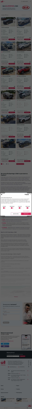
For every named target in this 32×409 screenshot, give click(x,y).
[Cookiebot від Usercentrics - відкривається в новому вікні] (25, 194)
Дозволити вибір (15, 213)
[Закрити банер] (30, 194)
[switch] (12, 208)
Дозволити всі (26, 213)
